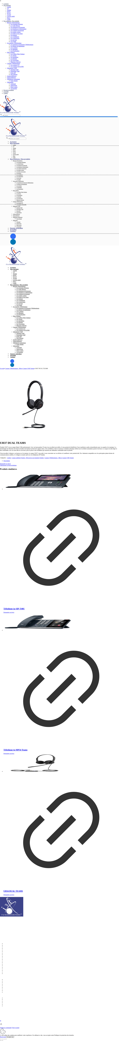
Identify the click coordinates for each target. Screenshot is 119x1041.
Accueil (2, 368)
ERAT (5, 984)
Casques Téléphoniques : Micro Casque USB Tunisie (19, 368)
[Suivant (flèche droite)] (2, 1040)
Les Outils (6, 964)
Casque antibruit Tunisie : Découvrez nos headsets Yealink (28, 458)
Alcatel (5, 987)
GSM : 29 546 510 (5, 938)
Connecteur (6, 961)
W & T (5, 985)
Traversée (6, 972)
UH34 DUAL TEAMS (13, 891)
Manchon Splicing (8, 973)
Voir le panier (15, 1027)
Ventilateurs (6, 959)
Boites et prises (7, 951)
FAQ (4, 1006)
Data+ (5, 990)
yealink (9, 458)
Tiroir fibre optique (8, 967)
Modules (5, 958)
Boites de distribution (9, 953)
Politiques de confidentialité (111, 1011)
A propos (6, 998)
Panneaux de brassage (9, 943)
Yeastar (5, 982)
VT (4, 981)
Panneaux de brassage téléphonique (13, 945)
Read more (3, 1037)
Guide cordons (7, 950)
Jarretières (6, 969)
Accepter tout (10, 1037)
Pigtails (5, 970)
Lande (5, 992)
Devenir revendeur (8, 1001)
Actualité (5, 1002)
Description (6, 461)
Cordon (5, 954)
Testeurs (5, 956)
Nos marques (7, 999)
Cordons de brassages (9, 948)
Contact (5, 1004)
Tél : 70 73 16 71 (4, 932)
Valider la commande (6, 1027)
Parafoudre (6, 965)
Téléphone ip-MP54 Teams (15, 750)
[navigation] (59, 1024)
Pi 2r (25, 1009)
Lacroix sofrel (7, 989)
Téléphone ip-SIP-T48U (14, 609)
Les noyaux (6, 962)
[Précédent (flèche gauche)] (0, 1040)
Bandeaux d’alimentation (10, 947)
